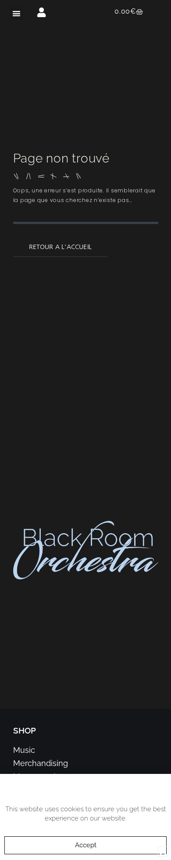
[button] (16, 13)
